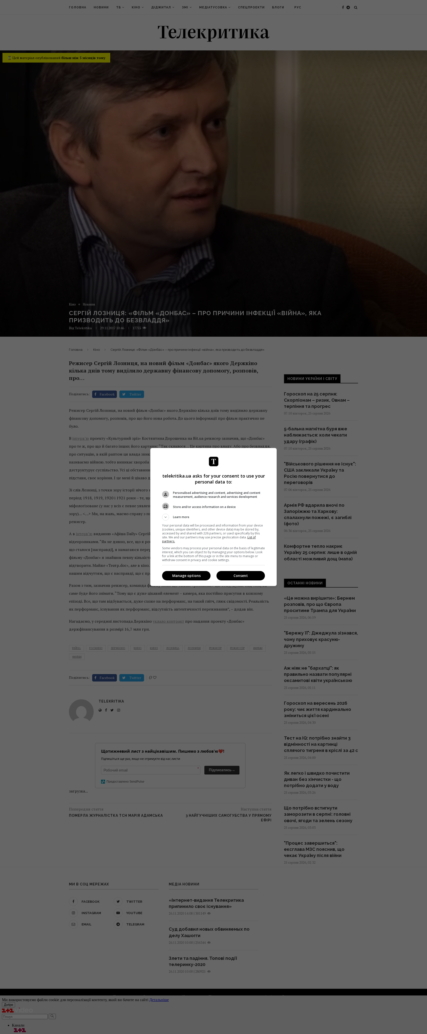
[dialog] (213, 517)
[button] (213, 517)
